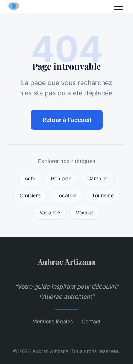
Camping (97, 178)
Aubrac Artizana (66, 261)
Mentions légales (52, 321)
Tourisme (103, 195)
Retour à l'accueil (66, 119)
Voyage (84, 212)
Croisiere (30, 195)
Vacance (50, 212)
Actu (30, 178)
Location (66, 195)
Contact (91, 321)
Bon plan (61, 178)
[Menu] (118, 7)
